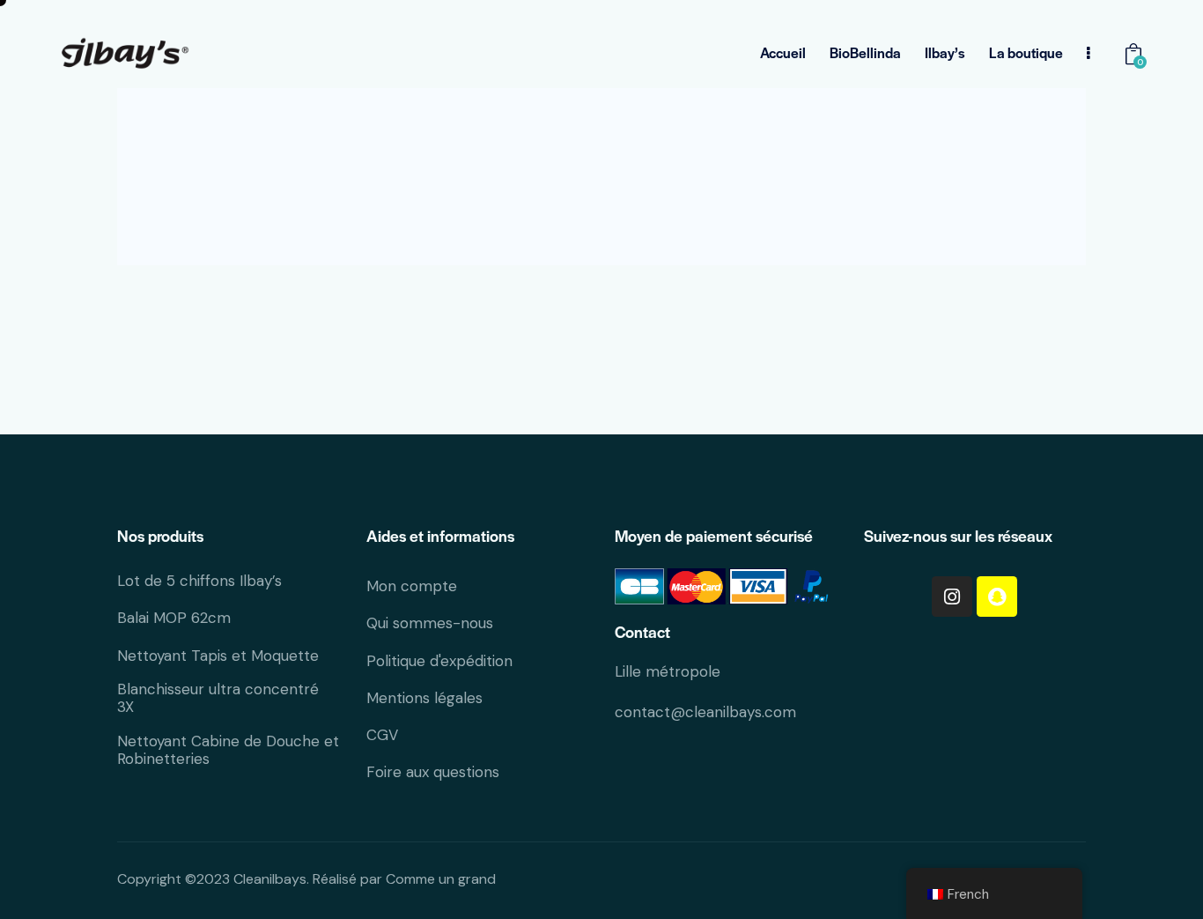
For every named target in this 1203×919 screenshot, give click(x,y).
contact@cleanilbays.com (705, 712)
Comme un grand (441, 879)
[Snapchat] (997, 596)
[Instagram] (952, 596)
